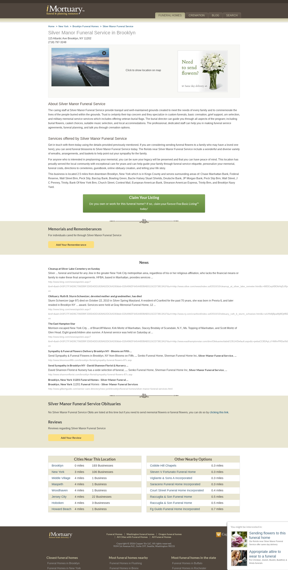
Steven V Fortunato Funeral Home (172, 463)
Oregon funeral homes (170, 525)
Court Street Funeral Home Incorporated (176, 481)
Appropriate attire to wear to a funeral (260, 553)
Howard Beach (61, 500)
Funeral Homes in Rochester (188, 559)
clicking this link (213, 403)
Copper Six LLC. (144, 534)
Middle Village (61, 469)
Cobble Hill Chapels (163, 456)
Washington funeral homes (140, 525)
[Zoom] (80, 50)
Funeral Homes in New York (63, 559)
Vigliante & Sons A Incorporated (171, 469)
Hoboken (58, 494)
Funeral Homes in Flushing (125, 554)
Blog (216, 15)
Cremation (198, 15)
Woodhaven (60, 481)
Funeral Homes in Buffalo (186, 554)
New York (58, 463)
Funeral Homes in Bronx (123, 559)
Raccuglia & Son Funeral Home (170, 487)
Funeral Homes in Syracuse (187, 564)
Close (286, 524)
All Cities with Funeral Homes (132, 528)
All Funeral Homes (161, 528)
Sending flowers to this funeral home (261, 535)
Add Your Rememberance (71, 235)
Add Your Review (71, 428)
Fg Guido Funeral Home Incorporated (174, 500)
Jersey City (59, 487)
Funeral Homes (172, 15)
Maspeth (57, 475)
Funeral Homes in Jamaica (125, 564)
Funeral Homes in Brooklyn (62, 554)
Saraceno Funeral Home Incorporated (174, 475)
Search (233, 15)
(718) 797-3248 (57, 42)
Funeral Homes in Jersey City (64, 564)
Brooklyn (58, 456)
